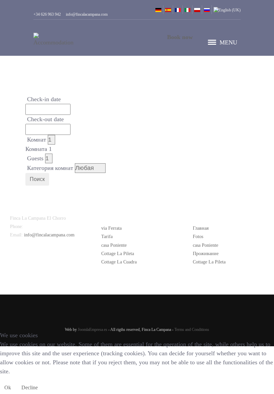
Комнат (36, 139)
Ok (7, 387)
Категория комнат (50, 168)
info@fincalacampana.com (49, 234)
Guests (35, 158)
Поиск (37, 179)
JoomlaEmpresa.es (92, 329)
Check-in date (44, 99)
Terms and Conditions (191, 329)
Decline (29, 387)
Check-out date (45, 119)
